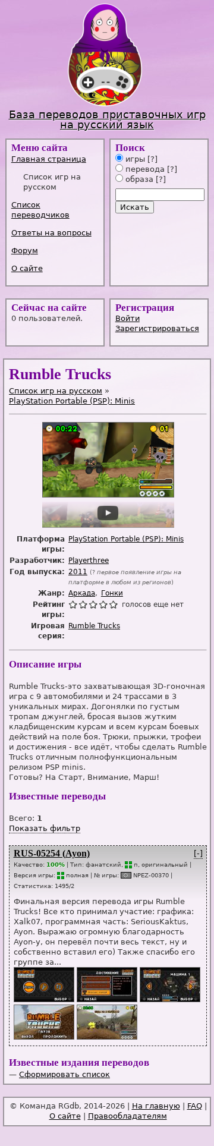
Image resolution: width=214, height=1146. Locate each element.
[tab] (56, 159)
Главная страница (48, 159)
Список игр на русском (55, 390)
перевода (144, 169)
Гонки (112, 593)
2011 (77, 572)
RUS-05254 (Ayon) (52, 853)
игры (134, 159)
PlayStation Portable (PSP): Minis (72, 400)
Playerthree (88, 560)
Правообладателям (127, 1116)
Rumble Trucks (94, 626)
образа (138, 179)
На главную (156, 1105)
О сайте (27, 268)
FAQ (194, 1105)
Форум (24, 250)
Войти (127, 318)
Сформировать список (64, 1074)
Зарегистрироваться (157, 328)
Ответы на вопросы (51, 232)
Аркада (81, 593)
